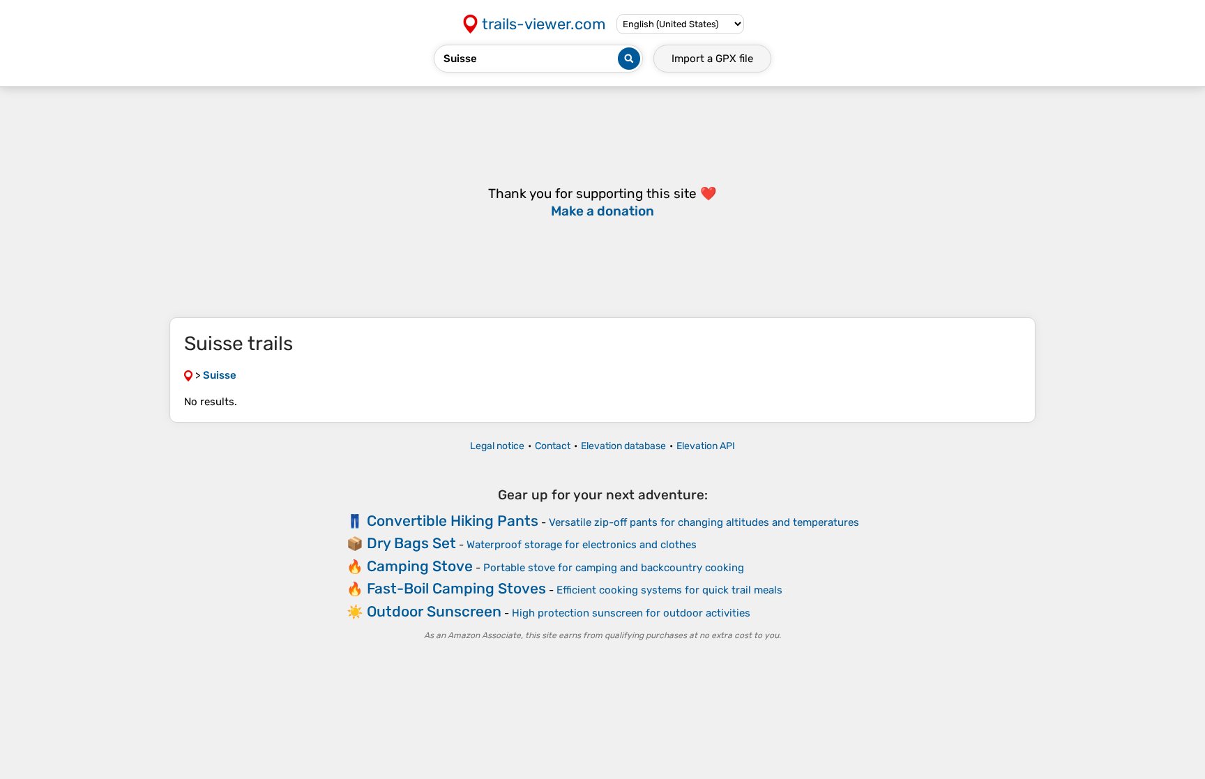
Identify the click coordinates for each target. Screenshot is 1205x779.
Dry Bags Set (411, 543)
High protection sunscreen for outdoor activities (631, 613)
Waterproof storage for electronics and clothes (582, 544)
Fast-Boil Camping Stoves (456, 588)
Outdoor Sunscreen (434, 611)
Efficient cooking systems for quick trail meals (669, 590)
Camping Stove (420, 566)
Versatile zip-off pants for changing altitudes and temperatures (704, 522)
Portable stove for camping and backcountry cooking (613, 567)
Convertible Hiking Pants (452, 520)
